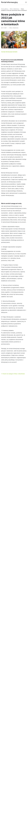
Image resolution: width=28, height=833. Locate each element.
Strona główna (4, 9)
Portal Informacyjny (9, 2)
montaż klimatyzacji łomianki (9, 51)
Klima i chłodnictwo (14, 9)
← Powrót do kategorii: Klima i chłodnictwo (13, 373)
